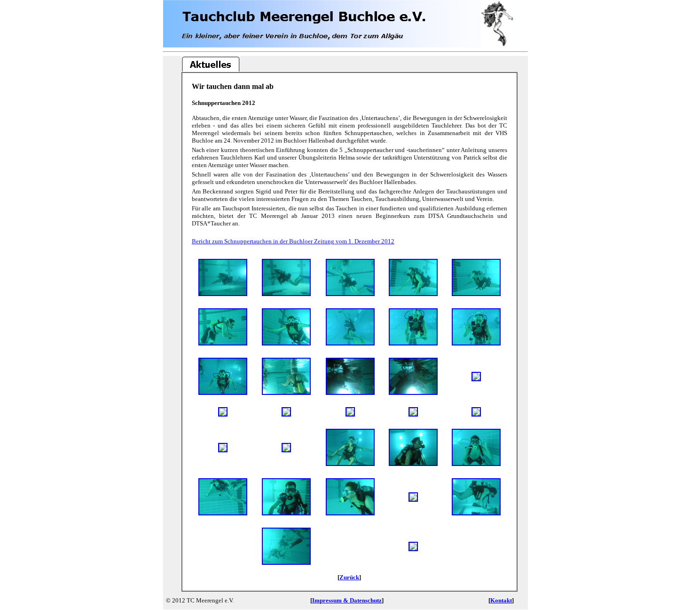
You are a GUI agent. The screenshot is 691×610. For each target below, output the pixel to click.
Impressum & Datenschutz (347, 600)
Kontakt (501, 600)
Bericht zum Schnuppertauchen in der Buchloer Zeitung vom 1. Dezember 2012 (293, 241)
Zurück (349, 577)
